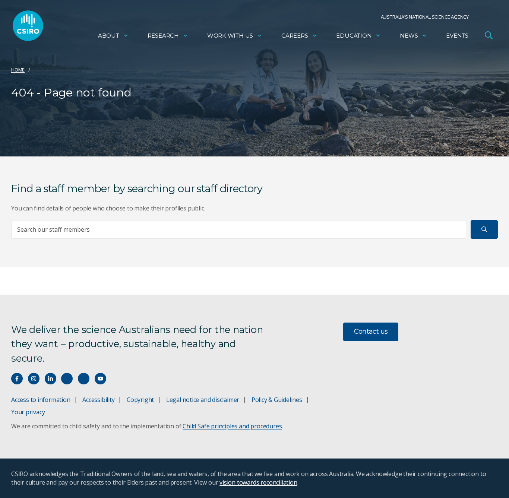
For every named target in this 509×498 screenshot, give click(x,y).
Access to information (40, 400)
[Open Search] (488, 35)
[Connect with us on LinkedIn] (50, 378)
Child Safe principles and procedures (232, 426)
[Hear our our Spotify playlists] (67, 378)
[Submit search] (484, 229)
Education (354, 35)
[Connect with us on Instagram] (33, 378)
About (108, 35)
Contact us (371, 331)
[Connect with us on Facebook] (17, 378)
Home (18, 69)
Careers (294, 35)
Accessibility (98, 400)
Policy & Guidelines (277, 400)
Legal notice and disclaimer (202, 400)
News (409, 35)
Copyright (140, 400)
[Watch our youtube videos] (100, 378)
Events (457, 35)
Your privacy (28, 412)
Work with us (230, 35)
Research (163, 35)
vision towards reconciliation (258, 482)
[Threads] (83, 378)
